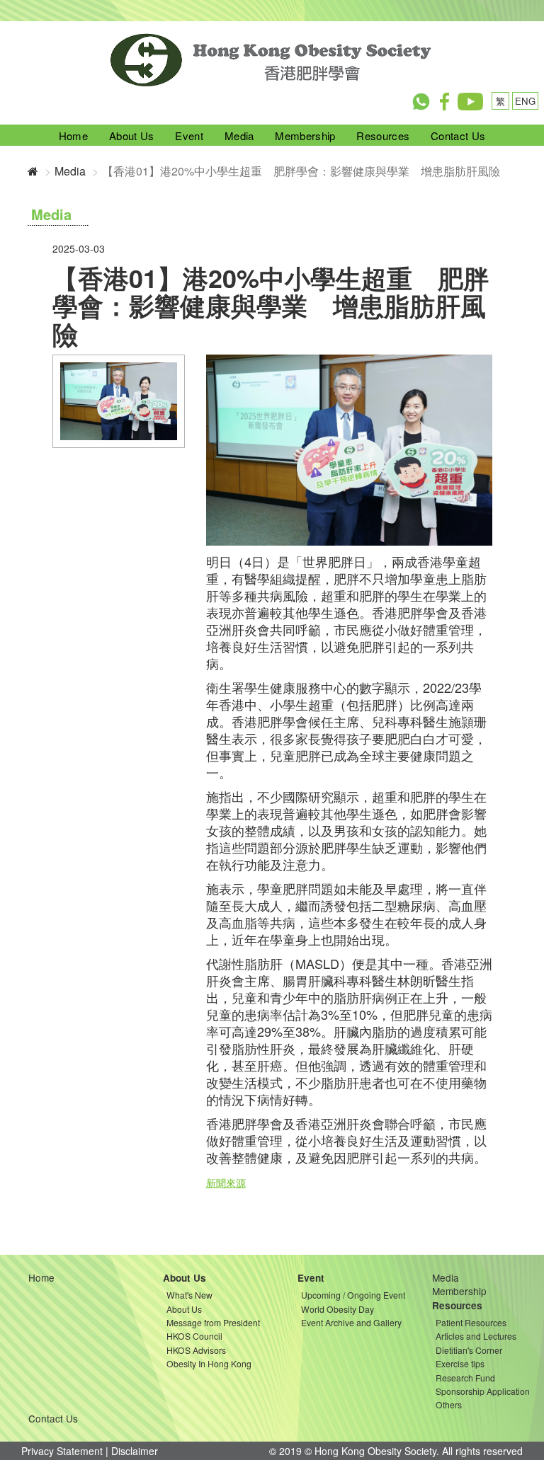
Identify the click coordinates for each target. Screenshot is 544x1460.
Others (449, 1404)
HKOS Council (194, 1336)
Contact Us (458, 135)
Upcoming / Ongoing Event (353, 1295)
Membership (305, 135)
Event (189, 135)
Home (73, 135)
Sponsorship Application (483, 1391)
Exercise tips (460, 1363)
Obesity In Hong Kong (208, 1363)
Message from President (213, 1322)
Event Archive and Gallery (351, 1322)
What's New (189, 1295)
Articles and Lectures (476, 1336)
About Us (131, 135)
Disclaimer (134, 1451)
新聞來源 (226, 1183)
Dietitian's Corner (469, 1350)
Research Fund (465, 1378)
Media (239, 135)
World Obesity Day (337, 1309)
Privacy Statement (62, 1451)
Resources (382, 135)
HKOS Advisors (196, 1350)
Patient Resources (471, 1322)
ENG (525, 101)
